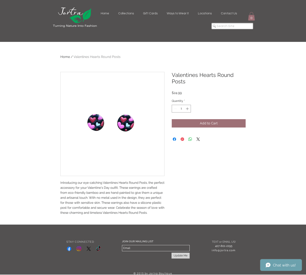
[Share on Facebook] (174, 145)
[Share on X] (198, 145)
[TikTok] (98, 249)
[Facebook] (69, 249)
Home (65, 57)
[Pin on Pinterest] (182, 145)
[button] (251, 16)
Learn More (236, 99)
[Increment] (187, 115)
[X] (89, 249)
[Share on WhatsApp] (190, 145)
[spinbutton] (181, 115)
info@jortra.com (223, 250)
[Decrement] (175, 115)
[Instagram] (79, 249)
